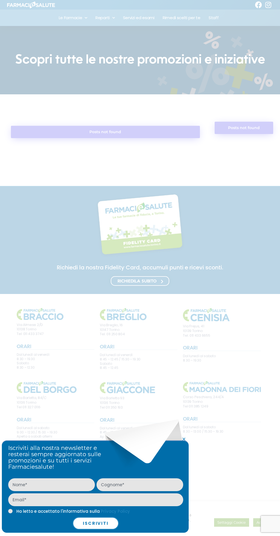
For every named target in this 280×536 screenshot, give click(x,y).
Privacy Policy (115, 511)
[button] (184, 439)
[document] (140, 268)
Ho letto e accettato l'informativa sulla (73, 511)
